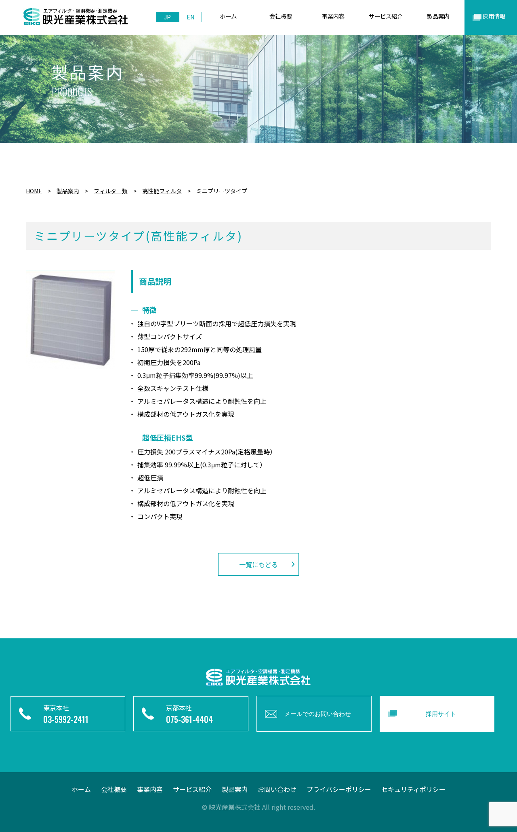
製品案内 (68, 191)
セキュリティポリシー (413, 789)
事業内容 (150, 789)
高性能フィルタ (162, 191)
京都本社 (189, 714)
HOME (34, 191)
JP (167, 17)
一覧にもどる (258, 564)
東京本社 (65, 714)
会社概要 (114, 789)
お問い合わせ (277, 789)
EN (191, 17)
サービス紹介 (192, 789)
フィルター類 (111, 191)
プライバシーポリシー (339, 789)
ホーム (81, 789)
